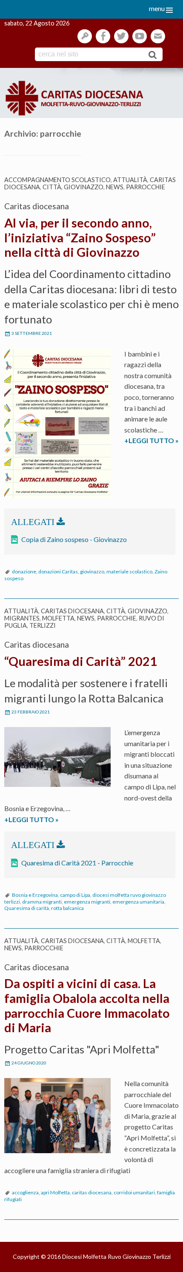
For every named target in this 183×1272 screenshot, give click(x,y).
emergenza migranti (87, 902)
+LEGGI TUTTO (48, 820)
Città (52, 187)
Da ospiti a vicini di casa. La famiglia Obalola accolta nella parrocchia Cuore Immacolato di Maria (87, 1005)
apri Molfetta (55, 1192)
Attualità (130, 179)
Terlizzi (42, 625)
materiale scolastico (129, 571)
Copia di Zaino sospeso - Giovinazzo (74, 539)
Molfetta (58, 618)
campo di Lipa (75, 895)
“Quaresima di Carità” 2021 (80, 661)
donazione (24, 571)
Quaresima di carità (26, 908)
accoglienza (25, 1192)
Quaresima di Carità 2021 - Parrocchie (77, 863)
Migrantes (22, 618)
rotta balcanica (67, 908)
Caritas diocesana (72, 611)
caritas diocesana (92, 1192)
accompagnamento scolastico (57, 179)
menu (157, 8)
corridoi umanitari (134, 1192)
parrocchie (145, 187)
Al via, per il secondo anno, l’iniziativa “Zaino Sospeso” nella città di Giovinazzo (80, 237)
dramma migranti (42, 902)
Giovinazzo (83, 187)
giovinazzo (92, 571)
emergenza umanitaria (138, 902)
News (114, 187)
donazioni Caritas (58, 571)
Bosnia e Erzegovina (35, 895)
